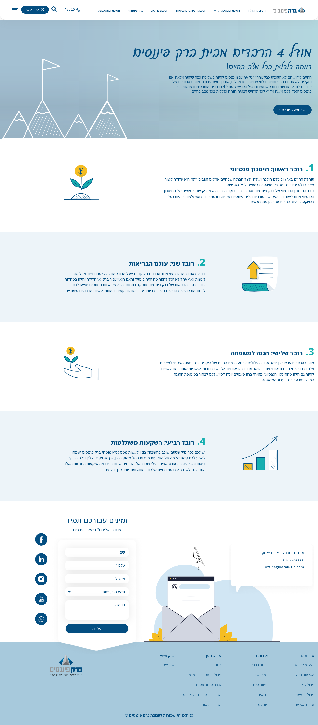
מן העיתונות (135, 10)
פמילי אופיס (259, 675)
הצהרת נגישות (211, 704)
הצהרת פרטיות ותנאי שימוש (202, 694)
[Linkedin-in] (41, 559)
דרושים (263, 694)
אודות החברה (258, 665)
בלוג (218, 665)
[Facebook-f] (41, 539)
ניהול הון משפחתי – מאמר (204, 675)
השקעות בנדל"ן (303, 675)
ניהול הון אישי (305, 694)
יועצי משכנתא (304, 665)
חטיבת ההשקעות (229, 10)
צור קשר (262, 704)
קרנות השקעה (304, 704)
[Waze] (41, 619)
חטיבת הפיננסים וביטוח (191, 10)
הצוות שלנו (260, 685)
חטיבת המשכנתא (109, 10)
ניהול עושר (307, 685)
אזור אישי (168, 665)
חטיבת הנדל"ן (257, 10)
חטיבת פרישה (159, 10)
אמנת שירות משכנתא (207, 685)
